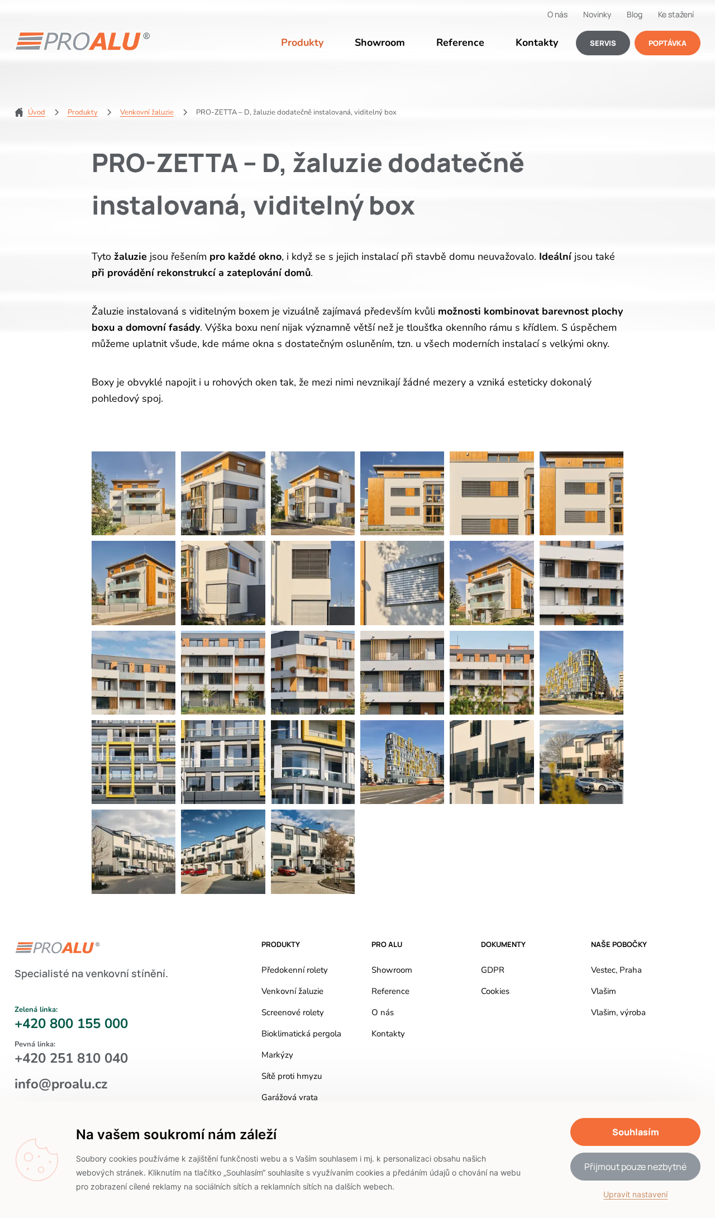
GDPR (492, 970)
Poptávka (668, 43)
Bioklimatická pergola (301, 1033)
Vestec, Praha (616, 970)
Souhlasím (635, 1132)
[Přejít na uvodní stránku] (83, 41)
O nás (557, 14)
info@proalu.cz (61, 1084)
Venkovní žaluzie (292, 991)
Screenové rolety (292, 1012)
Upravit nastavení (635, 1194)
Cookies (495, 991)
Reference (460, 42)
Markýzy (277, 1054)
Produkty (302, 42)
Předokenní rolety (294, 970)
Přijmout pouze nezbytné (635, 1166)
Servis (603, 43)
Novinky (597, 14)
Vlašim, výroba (618, 1012)
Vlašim (603, 991)
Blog (634, 14)
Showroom (380, 42)
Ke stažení (676, 14)
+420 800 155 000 (71, 1024)
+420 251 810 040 (71, 1058)
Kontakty (537, 42)
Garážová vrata (289, 1097)
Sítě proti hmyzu (291, 1076)
